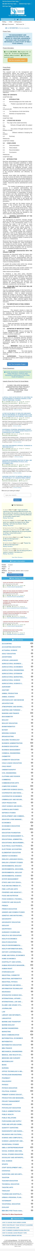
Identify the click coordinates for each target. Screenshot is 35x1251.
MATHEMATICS (7, 1041)
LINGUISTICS (6, 1018)
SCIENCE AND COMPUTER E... (12, 1138)
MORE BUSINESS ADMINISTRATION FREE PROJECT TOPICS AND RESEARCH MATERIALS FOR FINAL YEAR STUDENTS (18, 374)
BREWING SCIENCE (9, 733)
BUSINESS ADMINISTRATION (12, 743)
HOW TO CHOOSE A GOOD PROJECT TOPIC (14, 1233)
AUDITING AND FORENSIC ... (12, 710)
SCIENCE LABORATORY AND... (13, 1141)
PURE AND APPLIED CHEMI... (12, 1124)
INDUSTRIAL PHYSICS (10, 982)
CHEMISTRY (6, 756)
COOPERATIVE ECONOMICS (12, 796)
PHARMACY (6, 1078)
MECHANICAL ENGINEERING (12, 1051)
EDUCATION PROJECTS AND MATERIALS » (15, 596)
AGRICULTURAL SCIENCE (11, 680)
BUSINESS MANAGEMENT (11, 750)
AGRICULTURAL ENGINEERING (13, 670)
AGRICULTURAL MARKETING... (13, 677)
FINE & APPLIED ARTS (10, 889)
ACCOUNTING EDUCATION (11, 647)
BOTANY (5, 730)
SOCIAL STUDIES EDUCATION (12, 1154)
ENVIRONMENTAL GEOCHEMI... (13, 869)
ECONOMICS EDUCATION (11, 826)
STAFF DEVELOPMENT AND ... (12, 1167)
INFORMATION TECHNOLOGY (12, 988)
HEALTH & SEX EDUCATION (11, 935)
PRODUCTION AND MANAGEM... (13, 1098)
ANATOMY (5, 690)
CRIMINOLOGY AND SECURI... (12, 799)
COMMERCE (6, 779)
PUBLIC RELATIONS (9, 1118)
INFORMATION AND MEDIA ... (12, 985)
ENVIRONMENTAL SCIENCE (11, 876)
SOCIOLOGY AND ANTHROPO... (13, 1157)
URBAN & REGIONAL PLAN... (12, 1197)
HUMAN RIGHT (7, 968)
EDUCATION (6, 829)
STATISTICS (6, 1171)
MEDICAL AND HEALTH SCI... (12, 1055)
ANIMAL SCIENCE (8, 697)
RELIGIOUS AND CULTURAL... (12, 1134)
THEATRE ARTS (7, 1187)
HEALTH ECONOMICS (9, 939)
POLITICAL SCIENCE (9, 1091)
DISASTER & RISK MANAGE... (12, 819)
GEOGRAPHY (6, 919)
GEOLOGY (5, 925)
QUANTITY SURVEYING (10, 1128)
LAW (3, 1012)
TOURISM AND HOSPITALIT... (12, 1194)
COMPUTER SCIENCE (9, 786)
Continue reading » (18, 409)
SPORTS (5, 1164)
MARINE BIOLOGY (8, 1025)
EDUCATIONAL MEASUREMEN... (13, 843)
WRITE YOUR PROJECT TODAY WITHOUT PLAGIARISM (17, 1225)
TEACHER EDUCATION (10, 1181)
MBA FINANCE (7, 1048)
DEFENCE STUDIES (9, 813)
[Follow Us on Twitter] (17, 19)
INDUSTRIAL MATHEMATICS (12, 978)
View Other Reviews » (17, 557)
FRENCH (5, 905)
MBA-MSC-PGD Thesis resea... (12, 1211)
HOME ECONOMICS (9, 959)
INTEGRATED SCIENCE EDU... (12, 995)
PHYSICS (5, 1085)
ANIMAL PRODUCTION (10, 693)
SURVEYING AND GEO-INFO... (12, 1174)
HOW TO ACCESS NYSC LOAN (10, 1227)
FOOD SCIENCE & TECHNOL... (12, 899)
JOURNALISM (7, 1008)
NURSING (5, 1068)
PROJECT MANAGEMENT (11, 1101)
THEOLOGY (6, 1191)
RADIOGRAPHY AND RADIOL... (13, 1131)
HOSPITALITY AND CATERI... (12, 962)
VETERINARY (6, 1201)
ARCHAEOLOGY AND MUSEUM (13, 700)
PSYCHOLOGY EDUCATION (11, 1108)
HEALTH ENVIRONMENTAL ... (12, 945)
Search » (18, 500)
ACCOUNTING (7, 644)
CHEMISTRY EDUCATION (10, 760)
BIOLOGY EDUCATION (9, 723)
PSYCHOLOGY (7, 1104)
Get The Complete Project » (17, 364)
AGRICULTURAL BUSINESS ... (12, 663)
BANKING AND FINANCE (10, 713)
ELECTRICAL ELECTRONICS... (12, 846)
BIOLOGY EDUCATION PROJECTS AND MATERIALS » (17, 608)
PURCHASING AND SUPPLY (11, 1121)
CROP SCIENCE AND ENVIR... (12, 806)
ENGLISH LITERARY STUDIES (12, 862)
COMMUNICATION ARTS (10, 783)
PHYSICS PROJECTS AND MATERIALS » (15, 587)
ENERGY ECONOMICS (9, 856)
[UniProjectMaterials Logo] (17, 11)
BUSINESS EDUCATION (10, 746)
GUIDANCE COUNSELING (11, 932)
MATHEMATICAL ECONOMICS (12, 1038)
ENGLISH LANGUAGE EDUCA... (13, 859)
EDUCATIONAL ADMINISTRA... (12, 839)
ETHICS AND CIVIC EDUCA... (12, 882)
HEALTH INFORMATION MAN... (12, 949)
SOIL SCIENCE (7, 1161)
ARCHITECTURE (7, 703)
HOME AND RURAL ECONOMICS (13, 955)
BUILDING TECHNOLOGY (11, 740)
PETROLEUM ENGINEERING (12, 1075)
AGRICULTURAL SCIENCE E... (12, 683)
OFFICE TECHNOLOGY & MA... (12, 1071)
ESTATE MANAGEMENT (10, 879)
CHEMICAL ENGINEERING (11, 753)
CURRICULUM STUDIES (10, 809)
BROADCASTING (8, 736)
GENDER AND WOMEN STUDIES (13, 912)
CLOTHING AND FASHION (11, 776)
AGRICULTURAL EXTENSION (12, 673)
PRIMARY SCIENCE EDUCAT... (12, 1094)
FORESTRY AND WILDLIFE (11, 902)
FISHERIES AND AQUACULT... (12, 892)
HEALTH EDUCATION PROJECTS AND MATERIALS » (17, 617)
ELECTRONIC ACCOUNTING (12, 849)
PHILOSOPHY (6, 1081)
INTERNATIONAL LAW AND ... (12, 1002)
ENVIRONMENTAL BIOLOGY (11, 866)
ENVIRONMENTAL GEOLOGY (12, 872)
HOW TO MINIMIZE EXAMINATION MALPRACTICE (15, 1230)
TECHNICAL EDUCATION (10, 1184)
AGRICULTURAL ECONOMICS (12, 667)
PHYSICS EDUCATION (9, 1088)
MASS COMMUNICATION (10, 1035)
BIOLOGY (5, 720)
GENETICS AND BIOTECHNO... (12, 915)
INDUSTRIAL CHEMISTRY (11, 975)
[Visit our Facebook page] (14, 19)
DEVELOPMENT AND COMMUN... (13, 816)
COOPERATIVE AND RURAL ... (12, 793)
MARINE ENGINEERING (10, 1028)
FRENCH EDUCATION (9, 909)
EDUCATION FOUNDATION (11, 833)
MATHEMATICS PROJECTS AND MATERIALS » (16, 634)
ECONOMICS (6, 823)
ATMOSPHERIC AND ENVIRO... (12, 707)
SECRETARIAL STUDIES (10, 1144)
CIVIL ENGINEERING (9, 773)
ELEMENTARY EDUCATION (11, 852)
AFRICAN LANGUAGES (10, 660)
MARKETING (6, 1031)
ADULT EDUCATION (9, 654)
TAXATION (5, 1177)
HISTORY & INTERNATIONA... (12, 952)
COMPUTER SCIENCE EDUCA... (13, 789)
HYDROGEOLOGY (8, 972)
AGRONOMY (6, 687)
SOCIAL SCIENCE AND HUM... (12, 1151)
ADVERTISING (7, 657)
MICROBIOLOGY (7, 1061)
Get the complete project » (17, 60)
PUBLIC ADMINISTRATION (11, 1111)
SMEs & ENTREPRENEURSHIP (12, 1147)
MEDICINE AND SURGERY (11, 1058)
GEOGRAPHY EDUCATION (11, 922)
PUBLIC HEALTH (8, 1114)
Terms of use (17, 1246)
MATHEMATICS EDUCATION (11, 1045)
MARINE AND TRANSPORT (11, 1022)
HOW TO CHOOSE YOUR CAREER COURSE (14, 1222)
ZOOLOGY (5, 1207)
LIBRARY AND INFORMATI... (12, 1015)
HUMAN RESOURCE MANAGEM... (13, 965)
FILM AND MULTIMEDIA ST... (12, 886)
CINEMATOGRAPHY (9, 770)
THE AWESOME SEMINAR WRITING (12, 1235)
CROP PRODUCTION (9, 803)
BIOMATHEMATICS (8, 726)
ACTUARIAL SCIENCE (9, 650)
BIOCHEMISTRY (7, 717)
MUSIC (4, 1065)
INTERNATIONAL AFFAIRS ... (12, 998)
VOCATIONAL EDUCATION (11, 1204)
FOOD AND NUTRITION (10, 896)
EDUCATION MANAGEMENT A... (13, 836)
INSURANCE (6, 992)
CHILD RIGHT (6, 766)
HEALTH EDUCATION (9, 942)
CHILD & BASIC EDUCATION (12, 763)
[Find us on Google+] (21, 19)
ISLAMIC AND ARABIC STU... (12, 1005)
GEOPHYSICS (6, 929)
